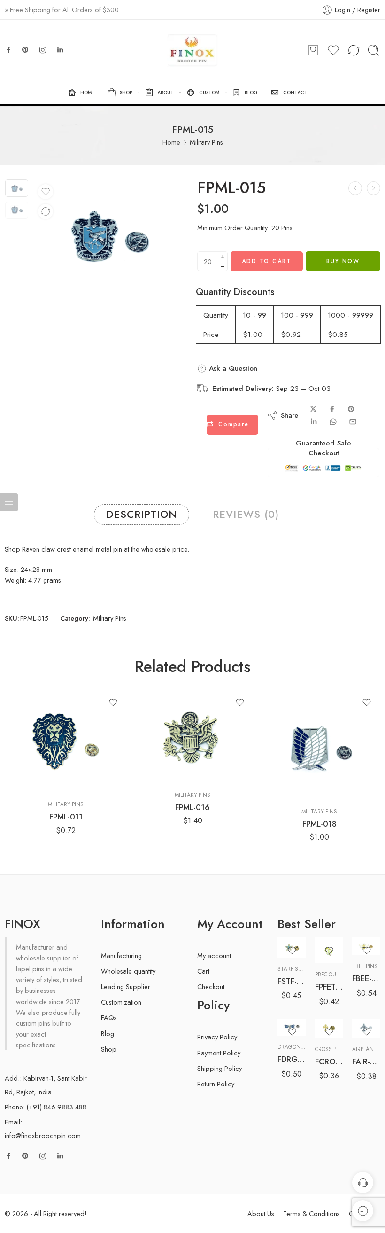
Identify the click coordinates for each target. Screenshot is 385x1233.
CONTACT (295, 92)
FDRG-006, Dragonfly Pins (291, 1059)
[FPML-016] (373, 188)
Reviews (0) (246, 514)
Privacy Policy (217, 1037)
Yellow (302, 1022)
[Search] (373, 50)
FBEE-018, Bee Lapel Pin (366, 978)
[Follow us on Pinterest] (25, 50)
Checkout (210, 986)
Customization (121, 1002)
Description (141, 514)
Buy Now (343, 261)
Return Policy (215, 1084)
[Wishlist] (45, 191)
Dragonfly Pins (299, 1047)
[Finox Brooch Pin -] (192, 50)
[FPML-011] (66, 741)
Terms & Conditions (311, 1213)
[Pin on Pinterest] (351, 409)
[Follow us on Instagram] (42, 50)
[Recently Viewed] (362, 1210)
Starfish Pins (296, 969)
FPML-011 (66, 816)
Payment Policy (218, 1053)
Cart (203, 971)
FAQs (109, 1017)
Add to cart (266, 261)
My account (214, 955)
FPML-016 (192, 807)
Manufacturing (121, 955)
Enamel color (294, 981)
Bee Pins (366, 966)
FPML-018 (319, 823)
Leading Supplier (125, 986)
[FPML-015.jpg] (16, 188)
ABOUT (165, 92)
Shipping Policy (219, 1068)
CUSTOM (209, 92)
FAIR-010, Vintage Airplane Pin (366, 1061)
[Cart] (313, 50)
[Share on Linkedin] (313, 422)
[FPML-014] (355, 188)
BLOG (251, 92)
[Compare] (45, 211)
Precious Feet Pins (340, 974)
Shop (108, 1049)
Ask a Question (232, 368)
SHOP (126, 92)
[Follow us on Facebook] (8, 50)
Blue (303, 993)
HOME (87, 92)
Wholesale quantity (128, 971)
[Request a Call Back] (362, 1182)
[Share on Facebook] (332, 409)
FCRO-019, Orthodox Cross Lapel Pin (329, 1061)
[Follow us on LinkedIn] (60, 50)
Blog (107, 1033)
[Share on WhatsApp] (333, 422)
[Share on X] (313, 409)
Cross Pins (330, 1049)
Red (303, 1008)
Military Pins (206, 142)
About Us (260, 1213)
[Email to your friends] (353, 422)
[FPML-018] (319, 744)
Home (171, 142)
